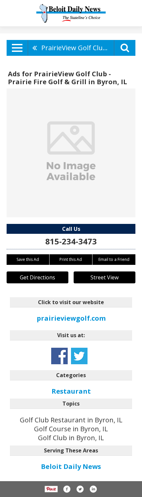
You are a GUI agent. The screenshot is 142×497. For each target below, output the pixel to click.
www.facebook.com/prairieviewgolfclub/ (59, 356)
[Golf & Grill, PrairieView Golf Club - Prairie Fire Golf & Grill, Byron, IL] (71, 153)
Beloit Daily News (71, 466)
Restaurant (71, 391)
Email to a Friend (113, 259)
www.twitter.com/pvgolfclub (79, 356)
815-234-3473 (71, 241)
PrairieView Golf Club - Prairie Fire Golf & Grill (77, 47)
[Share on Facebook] (66, 489)
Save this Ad (28, 259)
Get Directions (37, 277)
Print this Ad (70, 259)
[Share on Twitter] (80, 489)
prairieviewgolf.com (71, 318)
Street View (104, 277)
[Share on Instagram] (93, 489)
